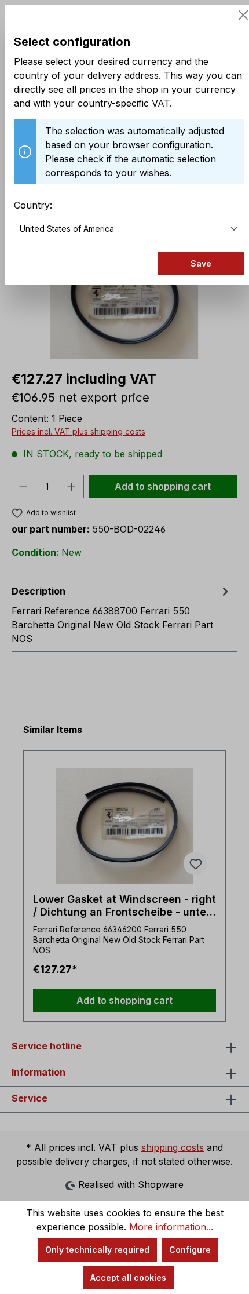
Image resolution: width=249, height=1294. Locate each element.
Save (201, 263)
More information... (171, 1227)
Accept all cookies (128, 1277)
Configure (190, 1250)
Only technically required (97, 1250)
